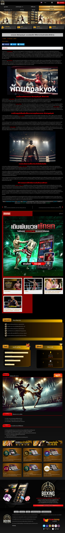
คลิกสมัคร (7, 26)
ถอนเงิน (54, 26)
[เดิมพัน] (34, 27)
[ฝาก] (18, 27)
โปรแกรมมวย (7, 10)
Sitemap (14, 525)
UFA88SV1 (48, 203)
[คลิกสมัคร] (2, 27)
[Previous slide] (43, 353)
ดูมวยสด (6, 7)
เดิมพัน (38, 26)
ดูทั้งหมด (61, 213)
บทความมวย (18, 7)
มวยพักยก (26, 291)
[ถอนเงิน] (50, 27)
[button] (6, 44)
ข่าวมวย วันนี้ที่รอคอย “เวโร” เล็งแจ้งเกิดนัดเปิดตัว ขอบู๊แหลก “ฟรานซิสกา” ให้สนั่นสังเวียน (12, 310)
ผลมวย (33, 10)
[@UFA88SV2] (58, 2)
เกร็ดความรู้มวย (5, 41)
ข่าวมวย (22, 10)
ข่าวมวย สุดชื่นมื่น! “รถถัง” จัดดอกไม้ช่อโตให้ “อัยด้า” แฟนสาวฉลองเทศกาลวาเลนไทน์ (53, 292)
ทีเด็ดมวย (33, 7)
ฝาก (22, 26)
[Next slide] (58, 353)
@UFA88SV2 (61, 2)
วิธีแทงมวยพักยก (7, 291)
